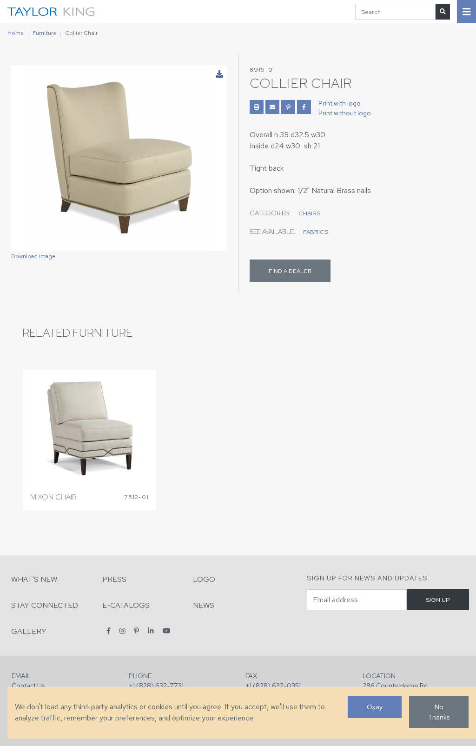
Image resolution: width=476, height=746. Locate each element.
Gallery (28, 631)
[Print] (257, 107)
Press (114, 579)
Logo (204, 579)
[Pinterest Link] (288, 107)
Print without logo (344, 113)
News (203, 605)
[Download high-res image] (219, 74)
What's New (34, 579)
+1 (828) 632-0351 (273, 685)
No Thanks (439, 711)
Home (15, 33)
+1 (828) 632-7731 (156, 685)
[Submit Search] (443, 11)
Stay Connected (44, 605)
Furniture (44, 33)
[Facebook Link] (304, 107)
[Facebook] (108, 630)
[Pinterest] (136, 630)
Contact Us (28, 685)
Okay (375, 706)
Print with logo (339, 103)
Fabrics (315, 232)
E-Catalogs (126, 605)
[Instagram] (122, 630)
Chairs (309, 213)
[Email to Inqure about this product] (272, 107)
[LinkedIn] (151, 630)
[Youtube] (166, 630)
